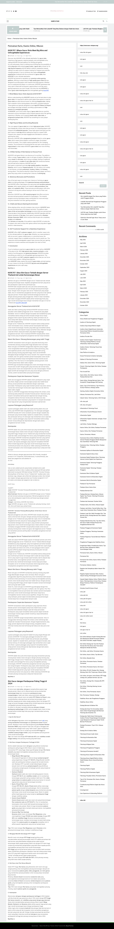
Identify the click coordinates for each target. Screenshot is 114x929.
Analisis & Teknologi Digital (88, 322)
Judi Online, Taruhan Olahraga (88, 424)
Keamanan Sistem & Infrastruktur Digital (91, 477)
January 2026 (84, 253)
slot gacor (83, 59)
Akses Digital (84, 315)
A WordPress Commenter (87, 229)
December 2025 (84, 257)
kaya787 (46, 90)
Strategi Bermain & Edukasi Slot (89, 705)
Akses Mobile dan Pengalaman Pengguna (91, 319)
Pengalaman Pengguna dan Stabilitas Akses (92, 542)
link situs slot (84, 73)
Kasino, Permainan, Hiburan (87, 434)
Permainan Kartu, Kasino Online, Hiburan (91, 553)
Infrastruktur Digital (85, 415)
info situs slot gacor (85, 405)
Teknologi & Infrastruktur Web (88, 737)
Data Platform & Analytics (87, 352)
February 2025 (84, 291)
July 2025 (82, 274)
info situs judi (84, 401)
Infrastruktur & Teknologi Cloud (89, 408)
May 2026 (83, 239)
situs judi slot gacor (85, 598)
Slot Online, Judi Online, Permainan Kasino (92, 651)
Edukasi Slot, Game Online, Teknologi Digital (92, 362)
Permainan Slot (84, 556)
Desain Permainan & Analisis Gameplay (91, 356)
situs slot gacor (84, 93)
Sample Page (55, 21)
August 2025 (83, 271)
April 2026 (83, 243)
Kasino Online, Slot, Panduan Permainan (91, 431)
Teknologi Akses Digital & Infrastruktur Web (92, 754)
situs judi (82, 591)
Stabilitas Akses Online (86, 702)
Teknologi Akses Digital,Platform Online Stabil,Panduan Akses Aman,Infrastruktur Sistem (91, 760)
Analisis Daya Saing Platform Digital (90, 325)
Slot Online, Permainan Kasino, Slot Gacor (91, 667)
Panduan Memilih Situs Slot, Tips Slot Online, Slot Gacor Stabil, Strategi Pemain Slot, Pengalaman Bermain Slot (92, 522)
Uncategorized (84, 790)
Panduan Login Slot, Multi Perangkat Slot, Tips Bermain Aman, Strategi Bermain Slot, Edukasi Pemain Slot (93, 515)
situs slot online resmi (86, 616)
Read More (11, 268)
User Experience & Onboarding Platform (91, 793)
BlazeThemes (69, 925)
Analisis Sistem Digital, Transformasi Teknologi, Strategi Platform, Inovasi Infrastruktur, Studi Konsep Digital (90, 341)
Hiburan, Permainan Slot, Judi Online (90, 394)
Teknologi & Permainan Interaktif (89, 751)
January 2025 (84, 295)
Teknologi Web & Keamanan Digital (90, 772)
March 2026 (83, 246)
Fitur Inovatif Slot (85, 371)
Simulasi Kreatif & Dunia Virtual (89, 588)
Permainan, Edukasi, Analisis (88, 565)
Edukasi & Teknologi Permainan (89, 359)
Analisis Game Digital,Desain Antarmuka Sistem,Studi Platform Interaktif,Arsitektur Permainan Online (91, 331)
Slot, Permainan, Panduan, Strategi (89, 695)
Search (81, 183)
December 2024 (84, 298)
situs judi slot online (86, 602)
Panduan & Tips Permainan (87, 483)
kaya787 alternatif (21, 303)
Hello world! (100, 229)
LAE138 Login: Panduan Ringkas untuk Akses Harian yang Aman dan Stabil (76, 2)
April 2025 (83, 284)
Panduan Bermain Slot (86, 490)
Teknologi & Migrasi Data (87, 744)
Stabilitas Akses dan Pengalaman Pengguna (92, 698)
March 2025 (83, 288)
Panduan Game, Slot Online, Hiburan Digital (92, 505)
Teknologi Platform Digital (87, 769)
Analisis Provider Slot (86, 336)
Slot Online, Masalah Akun (87, 658)
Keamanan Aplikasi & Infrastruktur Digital (91, 450)
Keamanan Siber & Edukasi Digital (89, 473)
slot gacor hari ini (85, 630)
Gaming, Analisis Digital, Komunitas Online (92, 391)
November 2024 (84, 302)
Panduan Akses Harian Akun (88, 487)
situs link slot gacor (85, 52)
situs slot (82, 605)
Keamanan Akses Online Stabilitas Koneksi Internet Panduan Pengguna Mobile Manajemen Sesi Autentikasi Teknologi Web (93, 439)
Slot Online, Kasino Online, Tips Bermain (91, 654)
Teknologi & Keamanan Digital (88, 741)
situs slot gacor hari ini (86, 100)
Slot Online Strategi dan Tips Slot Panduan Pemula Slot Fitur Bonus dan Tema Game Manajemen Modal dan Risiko (92, 645)
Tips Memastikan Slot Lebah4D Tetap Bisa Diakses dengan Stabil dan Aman (32, 29)
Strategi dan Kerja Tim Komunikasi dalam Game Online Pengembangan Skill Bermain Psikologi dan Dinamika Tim (92, 710)
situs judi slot (84, 595)
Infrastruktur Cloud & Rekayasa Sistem (91, 412)
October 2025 (84, 264)
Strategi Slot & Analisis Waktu (88, 730)
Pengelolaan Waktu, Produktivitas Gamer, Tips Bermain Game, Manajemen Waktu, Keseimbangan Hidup (93, 547)
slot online (83, 633)
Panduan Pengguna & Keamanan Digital (91, 528)
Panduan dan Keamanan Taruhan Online (91, 501)
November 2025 (84, 260)
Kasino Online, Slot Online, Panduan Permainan (93, 427)
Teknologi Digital (85, 765)
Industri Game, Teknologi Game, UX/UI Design (93, 398)
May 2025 (83, 281)
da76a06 (11, 56)
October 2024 (84, 305)
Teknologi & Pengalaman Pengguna (90, 748)
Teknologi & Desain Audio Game (89, 734)
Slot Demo (83, 623)
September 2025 (84, 267)
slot (81, 66)
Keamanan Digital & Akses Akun (89, 454)
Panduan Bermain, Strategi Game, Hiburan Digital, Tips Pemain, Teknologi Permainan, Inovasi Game (92, 496)
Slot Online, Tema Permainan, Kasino (90, 691)
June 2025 (83, 278)
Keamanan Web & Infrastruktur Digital (90, 480)
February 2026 (84, 250)
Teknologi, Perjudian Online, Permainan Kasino (93, 776)
